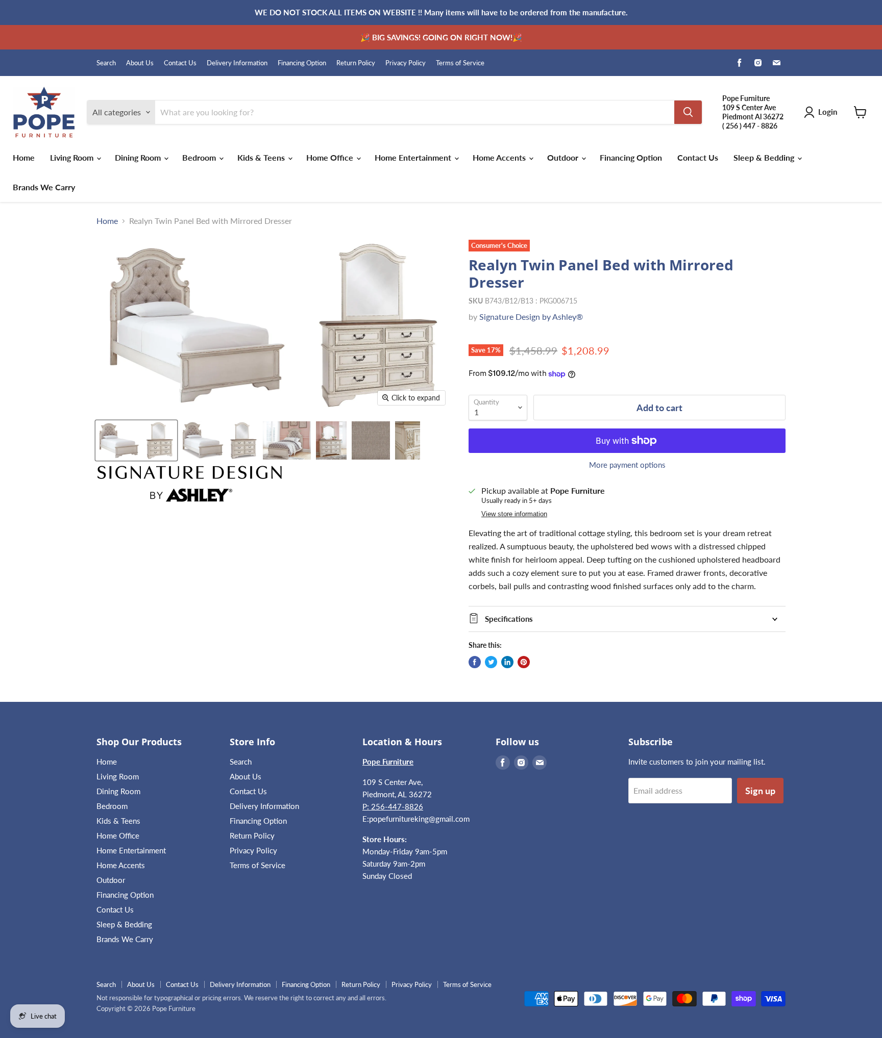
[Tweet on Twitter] (491, 662)
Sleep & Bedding (764, 157)
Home (24, 157)
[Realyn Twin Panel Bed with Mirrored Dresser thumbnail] (136, 440)
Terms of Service (460, 63)
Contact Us (180, 63)
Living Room (72, 157)
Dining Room (139, 157)
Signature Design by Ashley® (531, 316)
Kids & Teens (262, 157)
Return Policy (355, 63)
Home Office (330, 157)
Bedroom (200, 157)
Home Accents (500, 157)
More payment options (627, 465)
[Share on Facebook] (475, 662)
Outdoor (563, 157)
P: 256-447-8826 (392, 806)
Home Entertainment (414, 157)
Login (827, 111)
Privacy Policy (405, 63)
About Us (140, 63)
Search (106, 63)
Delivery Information (237, 63)
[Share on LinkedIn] (507, 662)
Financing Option (302, 63)
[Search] (688, 112)
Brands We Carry (44, 187)
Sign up (760, 790)
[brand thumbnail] (189, 484)
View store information (514, 514)
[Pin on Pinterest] (524, 662)
